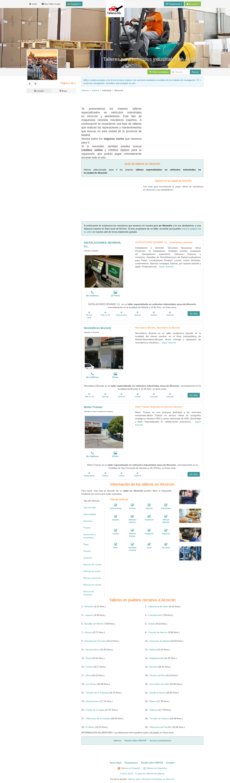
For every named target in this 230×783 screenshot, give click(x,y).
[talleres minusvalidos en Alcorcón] (132, 544)
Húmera (89, 632)
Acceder (193, 4)
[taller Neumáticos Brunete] (104, 353)
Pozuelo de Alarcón (157, 632)
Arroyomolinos (93, 649)
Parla (88, 658)
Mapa (64, 91)
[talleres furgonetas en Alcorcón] (149, 530)
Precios (87, 527)
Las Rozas (91, 684)
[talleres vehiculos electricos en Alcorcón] (165, 517)
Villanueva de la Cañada (98, 718)
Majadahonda (156, 658)
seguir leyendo (166, 266)
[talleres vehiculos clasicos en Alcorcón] (132, 517)
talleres (161, 773)
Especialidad (89, 514)
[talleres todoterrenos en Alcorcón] (165, 505)
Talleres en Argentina (156, 768)
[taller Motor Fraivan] (104, 432)
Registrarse (174, 4)
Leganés (89, 615)
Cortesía (87, 558)
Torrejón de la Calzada (97, 692)
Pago (86, 544)
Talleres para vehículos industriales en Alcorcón (151, 779)
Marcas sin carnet (92, 584)
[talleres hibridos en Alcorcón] (132, 530)
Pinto (88, 675)
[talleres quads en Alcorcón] (149, 544)
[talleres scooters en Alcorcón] (132, 505)
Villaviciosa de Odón (158, 606)
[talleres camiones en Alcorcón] (115, 530)
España (74, 4)
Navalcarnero (92, 701)
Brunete (153, 667)
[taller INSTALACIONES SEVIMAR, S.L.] (104, 271)
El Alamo (90, 727)
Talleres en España (130, 768)
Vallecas (154, 710)
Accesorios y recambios (89, 536)
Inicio (34, 4)
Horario (87, 551)
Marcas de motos (92, 571)
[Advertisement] (138, 99)
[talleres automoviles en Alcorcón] (149, 517)
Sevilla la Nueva (157, 692)
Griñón (89, 667)
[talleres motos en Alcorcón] (115, 544)
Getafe (151, 623)
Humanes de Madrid (160, 641)
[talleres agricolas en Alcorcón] (149, 505)
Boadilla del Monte (94, 623)
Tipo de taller (89, 507)
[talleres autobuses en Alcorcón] (115, 517)
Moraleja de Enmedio (95, 641)
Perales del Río (157, 675)
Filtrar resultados (160, 72)
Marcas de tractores (88, 593)
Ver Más (194, 313)
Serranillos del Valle (159, 684)
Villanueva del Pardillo (160, 727)
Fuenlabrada (154, 615)
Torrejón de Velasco (159, 718)
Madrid (95, 90)
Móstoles (89, 606)
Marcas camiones (92, 578)
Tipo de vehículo (91, 500)
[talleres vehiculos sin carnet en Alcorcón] (165, 544)
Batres (153, 701)
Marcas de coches (92, 564)
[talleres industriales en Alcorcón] (165, 530)
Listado (40, 91)
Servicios (87, 521)
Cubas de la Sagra (95, 710)
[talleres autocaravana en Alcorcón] (115, 505)
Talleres (85, 90)
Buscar (195, 72)
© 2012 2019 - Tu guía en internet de (138, 773)
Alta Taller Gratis (52, 4)
